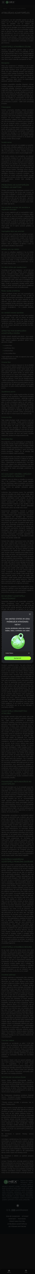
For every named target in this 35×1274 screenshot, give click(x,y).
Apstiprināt (17, 658)
